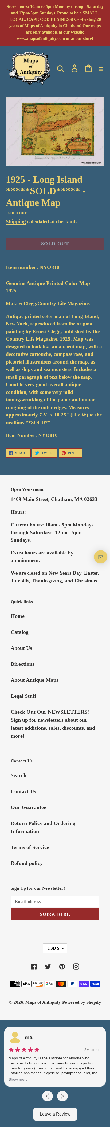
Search (18, 775)
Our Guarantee (28, 807)
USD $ (53, 948)
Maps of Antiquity (43, 1002)
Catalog (20, 632)
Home (18, 616)
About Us (21, 648)
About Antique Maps (34, 680)
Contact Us (23, 791)
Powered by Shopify (81, 1002)
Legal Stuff (23, 696)
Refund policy (27, 863)
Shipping (16, 221)
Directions (22, 664)
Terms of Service (30, 847)
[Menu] (101, 68)
